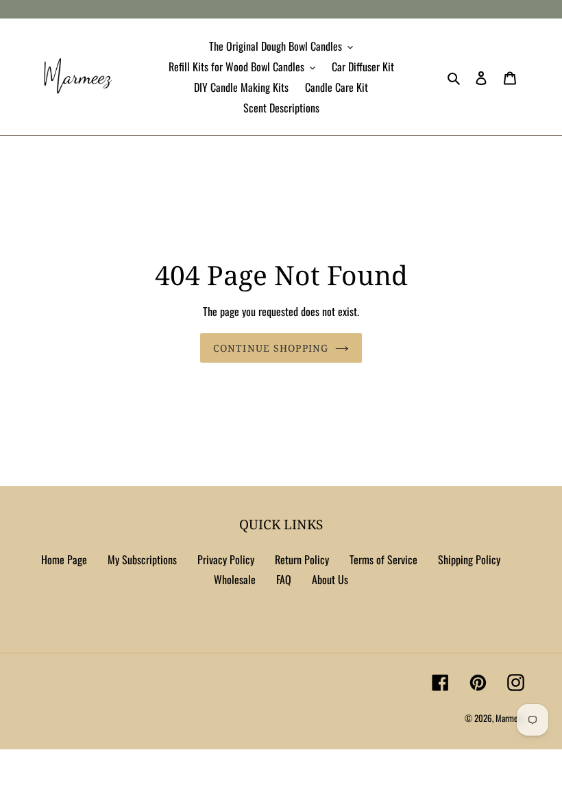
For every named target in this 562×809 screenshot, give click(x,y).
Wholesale (235, 579)
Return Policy (302, 559)
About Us (330, 579)
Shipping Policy (469, 559)
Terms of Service (383, 559)
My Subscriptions (142, 559)
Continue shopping (270, 347)
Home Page (64, 559)
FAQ (283, 579)
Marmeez (510, 718)
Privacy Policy (225, 559)
